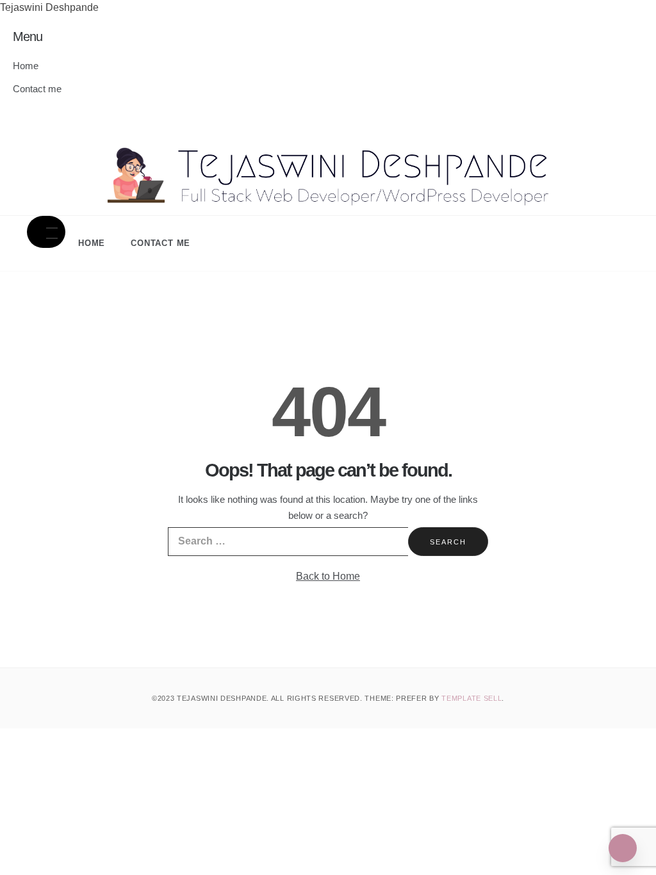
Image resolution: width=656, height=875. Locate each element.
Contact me (37, 88)
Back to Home (328, 576)
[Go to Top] (623, 848)
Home (25, 65)
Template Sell (471, 698)
